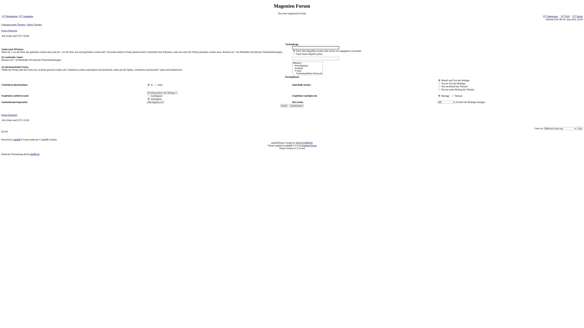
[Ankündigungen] (307, 66)
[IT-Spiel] (307, 71)
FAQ (567, 16)
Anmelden (28, 16)
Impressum (552, 16)
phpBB (16, 139)
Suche (579, 16)
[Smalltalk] (307, 68)
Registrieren (12, 16)
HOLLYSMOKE (304, 143)
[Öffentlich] (307, 63)
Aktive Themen (34, 24)
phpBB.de (35, 154)
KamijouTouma (309, 145)
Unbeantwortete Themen (13, 24)
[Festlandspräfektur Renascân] (307, 73)
